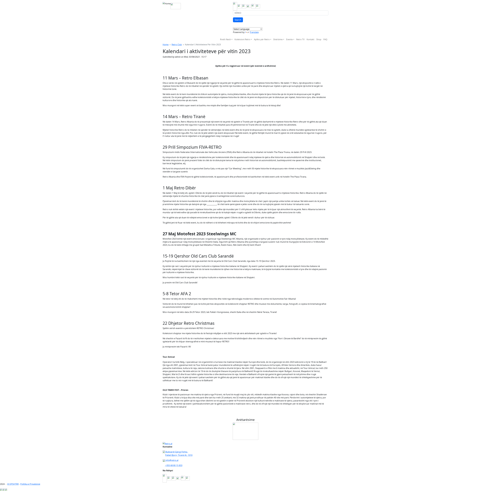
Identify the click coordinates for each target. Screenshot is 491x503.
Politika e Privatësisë (30, 484)
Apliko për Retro (262, 39)
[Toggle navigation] (182, 5)
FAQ (325, 39)
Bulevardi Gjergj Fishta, (176, 451)
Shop (318, 39)
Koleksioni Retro (242, 39)
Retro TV (300, 39)
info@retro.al (171, 460)
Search (238, 19)
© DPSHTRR (13, 484)
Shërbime (278, 39)
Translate (254, 32)
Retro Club (177, 44)
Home (166, 44)
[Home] (167, 5)
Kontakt (310, 39)
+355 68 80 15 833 (173, 465)
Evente (289, 39)
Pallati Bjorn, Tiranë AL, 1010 (178, 455)
